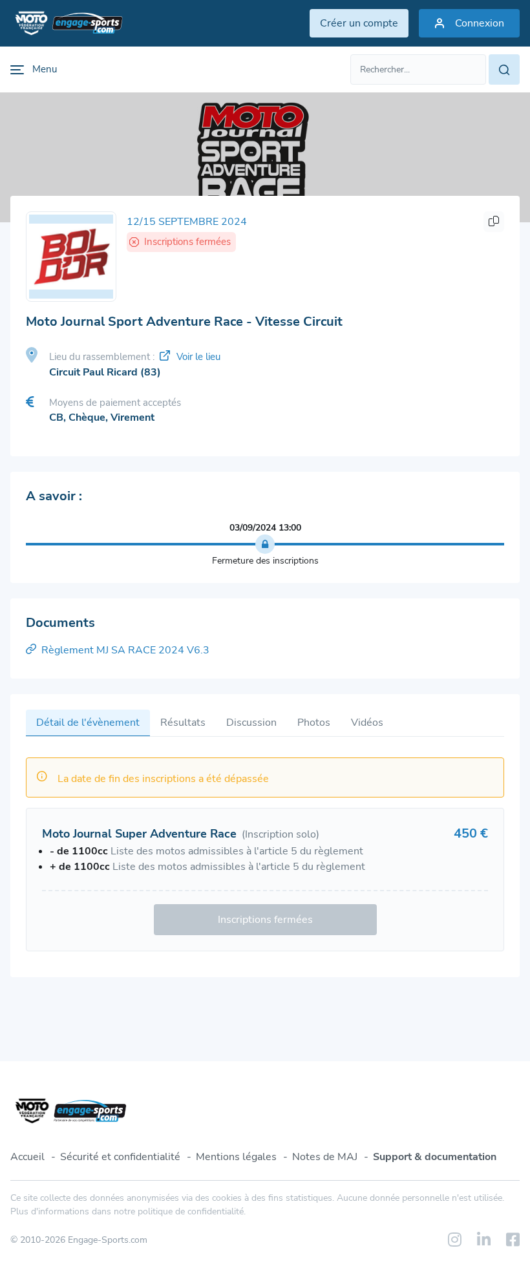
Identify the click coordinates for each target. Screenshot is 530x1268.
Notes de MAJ (324, 1157)
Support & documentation (434, 1157)
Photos (313, 722)
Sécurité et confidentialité (120, 1157)
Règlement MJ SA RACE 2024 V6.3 (125, 650)
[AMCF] (71, 256)
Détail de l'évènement (88, 722)
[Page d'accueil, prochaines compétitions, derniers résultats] (66, 23)
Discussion (251, 722)
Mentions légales (236, 1157)
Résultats (183, 722)
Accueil (27, 1157)
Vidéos (367, 722)
